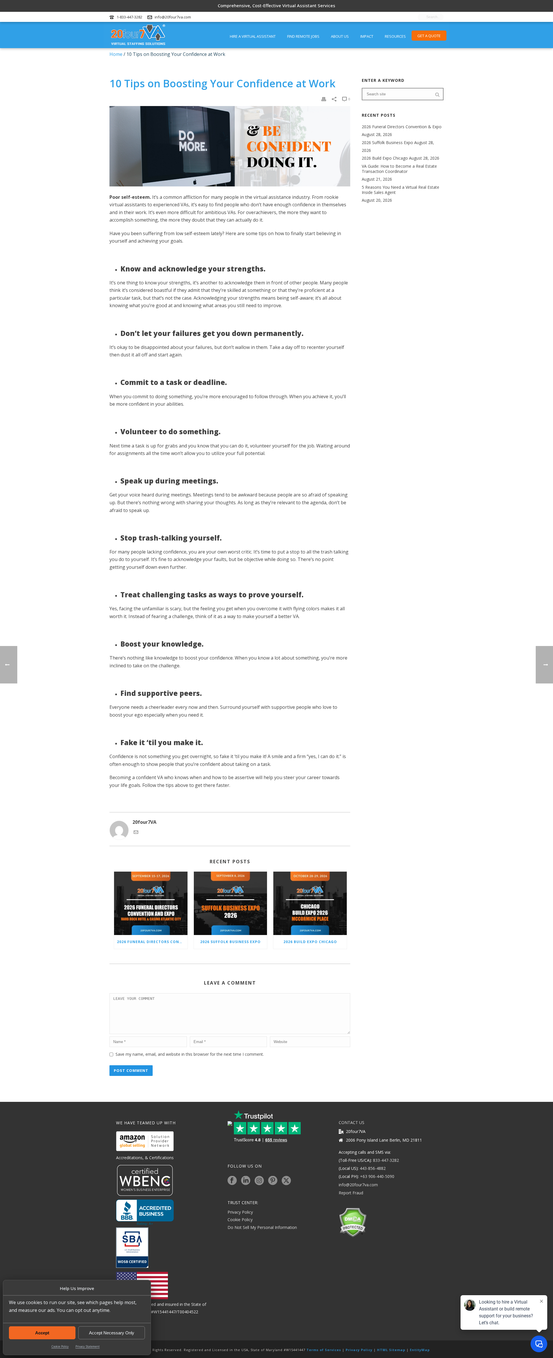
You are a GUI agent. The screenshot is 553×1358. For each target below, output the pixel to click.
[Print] (323, 99)
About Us (340, 36)
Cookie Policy (60, 1346)
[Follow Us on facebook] (232, 1181)
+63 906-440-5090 (377, 1176)
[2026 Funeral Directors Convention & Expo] (151, 903)
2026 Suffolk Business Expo (230, 941)
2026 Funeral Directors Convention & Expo (152, 941)
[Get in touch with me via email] (136, 833)
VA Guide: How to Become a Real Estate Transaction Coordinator (399, 169)
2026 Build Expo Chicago (310, 941)
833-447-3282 (386, 1160)
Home (115, 54)
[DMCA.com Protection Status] (353, 1222)
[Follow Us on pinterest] (272, 1181)
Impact (366, 36)
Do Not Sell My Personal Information (262, 1227)
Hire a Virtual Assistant (253, 36)
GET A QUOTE (429, 35)
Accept (42, 1332)
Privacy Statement (87, 1346)
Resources (395, 36)
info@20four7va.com (173, 17)
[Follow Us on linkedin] (245, 1181)
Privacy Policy (240, 1212)
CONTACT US (351, 1122)
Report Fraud (351, 1192)
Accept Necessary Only (111, 1332)
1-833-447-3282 (129, 17)
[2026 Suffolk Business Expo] (230, 903)
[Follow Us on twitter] (286, 1181)
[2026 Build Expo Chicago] (310, 903)
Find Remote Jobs (303, 36)
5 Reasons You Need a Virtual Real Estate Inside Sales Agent (400, 190)
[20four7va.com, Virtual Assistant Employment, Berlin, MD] (145, 1212)
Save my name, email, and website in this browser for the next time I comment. (189, 1054)
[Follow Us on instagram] (259, 1181)
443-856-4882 (373, 1168)
